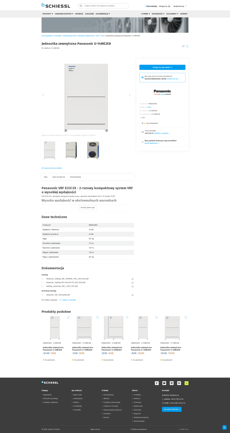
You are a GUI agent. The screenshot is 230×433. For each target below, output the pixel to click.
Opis (45, 177)
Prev (45, 96)
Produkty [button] (47, 14)
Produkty (137, 395)
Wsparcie (79, 14)
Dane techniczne (58, 177)
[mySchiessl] (151, 6)
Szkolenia (89, 14)
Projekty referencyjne (112, 402)
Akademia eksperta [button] (63, 14)
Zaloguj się (163, 6)
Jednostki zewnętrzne (86, 36)
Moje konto (77, 395)
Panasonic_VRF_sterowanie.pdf (58, 295)
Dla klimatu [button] (171, 14)
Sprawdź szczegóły (160, 133)
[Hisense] (179, 383)
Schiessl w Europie (111, 406)
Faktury (76, 402)
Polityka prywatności (139, 429)
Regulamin (47, 395)
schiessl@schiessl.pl (177, 403)
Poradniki (77, 410)
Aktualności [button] (157, 14)
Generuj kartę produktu (53, 168)
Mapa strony (95, 429)
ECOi (102, 36)
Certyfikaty (77, 406)
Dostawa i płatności (50, 402)
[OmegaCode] (183, 429)
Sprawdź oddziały (171, 409)
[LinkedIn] (172, 383)
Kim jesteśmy (109, 395)
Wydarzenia (138, 406)
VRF (97, 36)
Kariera (106, 417)
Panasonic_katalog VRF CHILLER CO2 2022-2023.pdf (65, 282)
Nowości (137, 399)
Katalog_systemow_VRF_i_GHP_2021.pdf (62, 286)
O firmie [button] (144, 14)
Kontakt (183, 14)
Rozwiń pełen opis (88, 208)
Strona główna (47, 36)
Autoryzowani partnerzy (113, 410)
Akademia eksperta (141, 417)
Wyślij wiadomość (151, 143)
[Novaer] (186, 383)
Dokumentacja (75, 177)
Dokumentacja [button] (102, 14)
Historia (106, 399)
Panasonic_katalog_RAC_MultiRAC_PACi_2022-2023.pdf (67, 279)
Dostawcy (107, 414)
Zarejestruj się (178, 6)
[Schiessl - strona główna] (56, 6)
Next (131, 96)
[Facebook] (157, 383)
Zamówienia (77, 399)
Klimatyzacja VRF (69, 36)
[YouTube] (164, 383)
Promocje (137, 402)
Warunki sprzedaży (50, 399)
